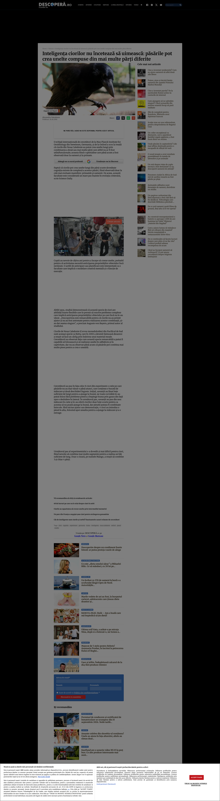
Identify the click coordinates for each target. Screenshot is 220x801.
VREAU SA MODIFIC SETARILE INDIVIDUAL (196, 784)
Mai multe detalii (44, 777)
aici (69, 789)
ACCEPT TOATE (196, 777)
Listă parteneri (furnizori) (106, 784)
